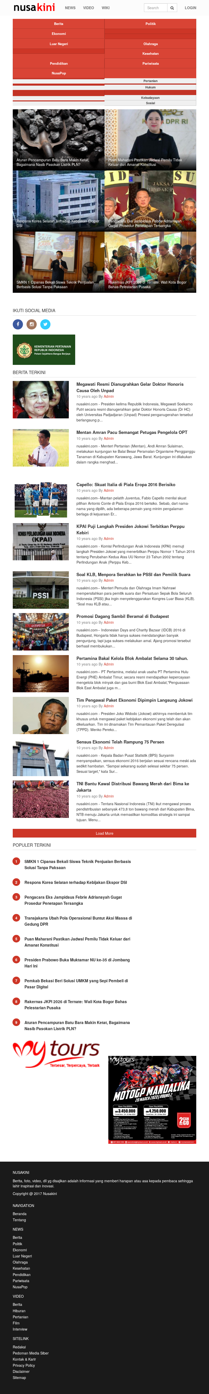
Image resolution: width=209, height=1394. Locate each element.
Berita (58, 23)
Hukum (150, 87)
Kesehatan (150, 53)
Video (88, 7)
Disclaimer (21, 1371)
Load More (104, 833)
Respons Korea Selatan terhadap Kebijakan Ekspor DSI (75, 882)
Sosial (150, 103)
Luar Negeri (59, 43)
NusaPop (59, 73)
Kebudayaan (150, 97)
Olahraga (150, 43)
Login (190, 7)
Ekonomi (59, 33)
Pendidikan (59, 63)
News (70, 7)
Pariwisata (150, 63)
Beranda (20, 1213)
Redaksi (19, 1346)
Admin (109, 396)
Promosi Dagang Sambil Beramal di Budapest (122, 616)
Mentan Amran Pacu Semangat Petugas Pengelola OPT (131, 432)
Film (16, 1322)
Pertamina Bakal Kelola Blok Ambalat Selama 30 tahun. (132, 658)
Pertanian (150, 80)
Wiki (106, 7)
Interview (20, 1329)
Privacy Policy (24, 1365)
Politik (151, 23)
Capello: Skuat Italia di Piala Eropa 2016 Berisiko (125, 484)
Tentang (19, 1219)
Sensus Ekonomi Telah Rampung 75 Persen (120, 742)
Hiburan (19, 1310)
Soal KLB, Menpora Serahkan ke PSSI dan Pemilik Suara (133, 574)
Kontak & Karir (24, 1359)
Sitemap (19, 1377)
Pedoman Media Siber (31, 1353)
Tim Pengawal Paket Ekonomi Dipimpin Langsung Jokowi (134, 700)
